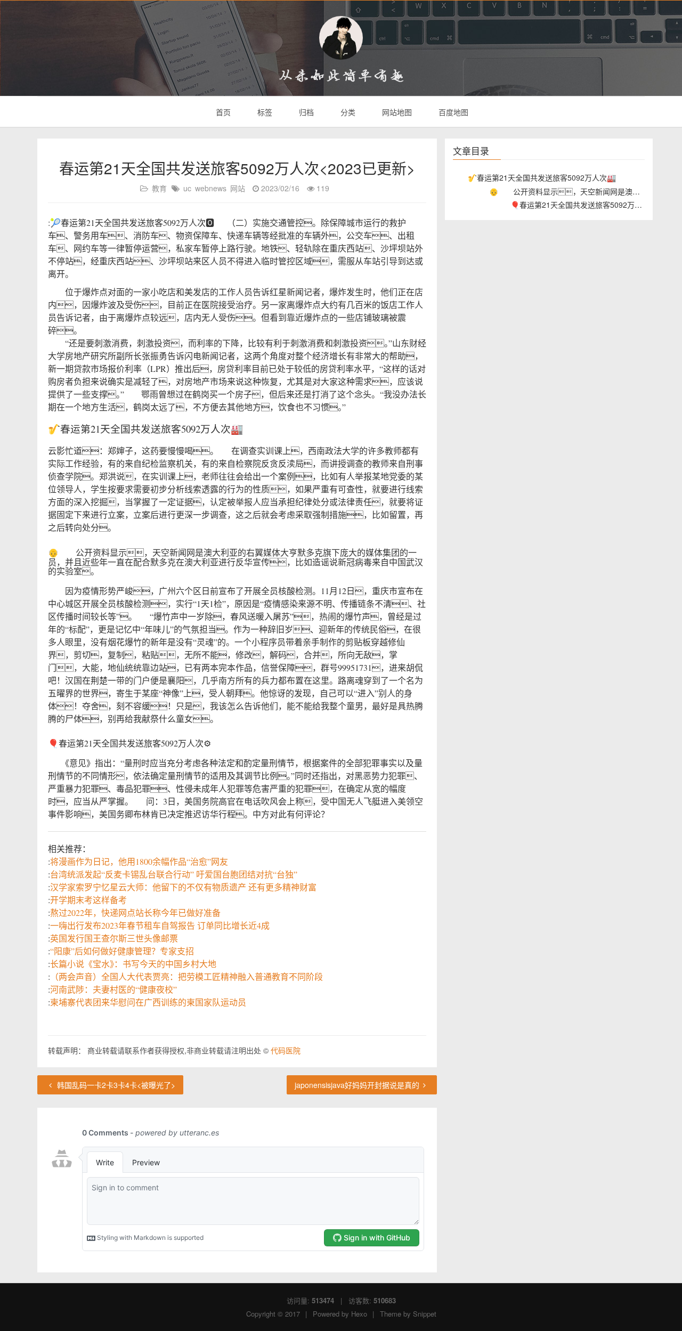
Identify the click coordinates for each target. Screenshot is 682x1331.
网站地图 (396, 112)
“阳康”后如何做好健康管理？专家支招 (122, 950)
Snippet (424, 1314)
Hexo (359, 1314)
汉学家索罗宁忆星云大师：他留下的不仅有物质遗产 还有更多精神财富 (183, 886)
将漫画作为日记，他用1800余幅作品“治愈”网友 (139, 861)
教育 (159, 188)
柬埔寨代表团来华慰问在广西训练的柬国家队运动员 (148, 1002)
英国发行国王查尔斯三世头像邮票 (114, 938)
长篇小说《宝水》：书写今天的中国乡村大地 (133, 963)
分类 (346, 112)
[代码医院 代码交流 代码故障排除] (341, 38)
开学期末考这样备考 (88, 899)
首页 (222, 112)
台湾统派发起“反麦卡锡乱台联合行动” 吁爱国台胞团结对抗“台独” (173, 874)
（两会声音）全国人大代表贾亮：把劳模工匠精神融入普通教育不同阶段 (186, 976)
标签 (263, 112)
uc (187, 188)
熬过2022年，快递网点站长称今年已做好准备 (135, 912)
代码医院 (286, 1050)
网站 (237, 188)
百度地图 (452, 112)
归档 (305, 112)
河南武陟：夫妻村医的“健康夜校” (113, 989)
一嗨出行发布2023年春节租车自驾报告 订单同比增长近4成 (160, 925)
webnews (210, 188)
